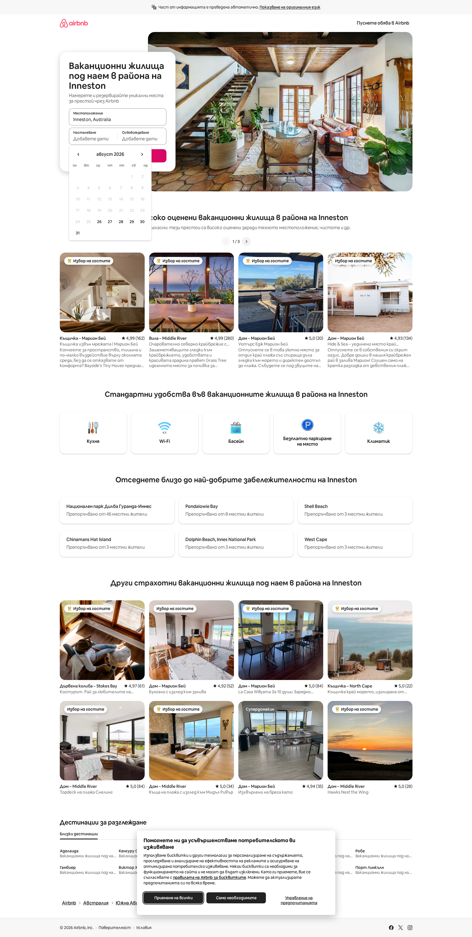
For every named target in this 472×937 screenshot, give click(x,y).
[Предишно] (226, 241)
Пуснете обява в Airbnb (383, 23)
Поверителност (115, 927)
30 (142, 221)
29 (132, 221)
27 (110, 221)
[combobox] (117, 119)
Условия (144, 927)
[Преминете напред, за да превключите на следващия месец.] (142, 154)
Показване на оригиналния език (290, 7)
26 (99, 221)
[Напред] (246, 241)
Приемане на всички (173, 897)
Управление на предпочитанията (298, 900)
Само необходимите (236, 897)
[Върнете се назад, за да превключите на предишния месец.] (78, 154)
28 (121, 221)
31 (78, 233)
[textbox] (93, 138)
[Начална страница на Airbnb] (74, 23)
